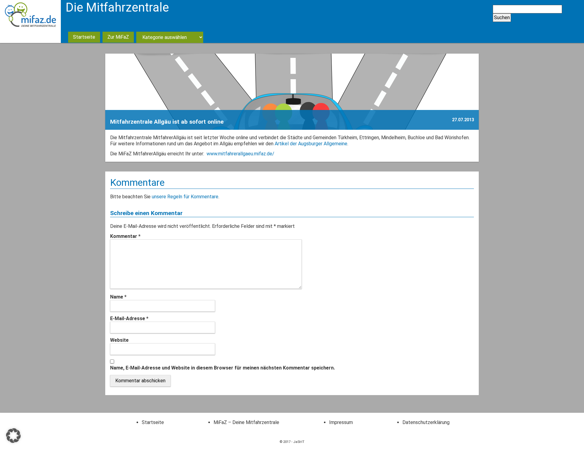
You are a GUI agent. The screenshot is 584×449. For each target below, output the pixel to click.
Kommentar (125, 236)
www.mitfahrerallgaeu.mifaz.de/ (240, 154)
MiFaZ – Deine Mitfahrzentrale (246, 422)
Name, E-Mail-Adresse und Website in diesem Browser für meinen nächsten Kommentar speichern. (222, 368)
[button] (13, 435)
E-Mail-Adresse (129, 318)
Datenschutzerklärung (426, 422)
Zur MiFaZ (118, 37)
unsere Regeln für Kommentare (185, 197)
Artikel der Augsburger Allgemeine (311, 144)
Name (118, 297)
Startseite (84, 37)
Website (119, 340)
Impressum (341, 422)
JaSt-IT (298, 442)
